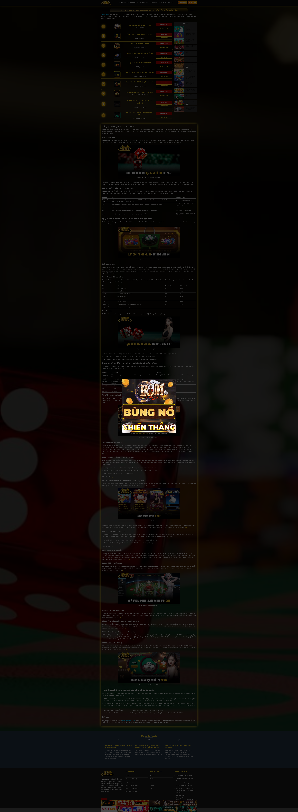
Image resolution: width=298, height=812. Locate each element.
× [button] (174, 381)
